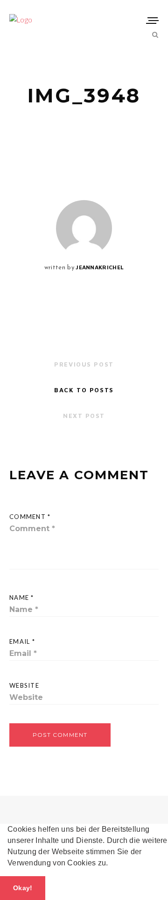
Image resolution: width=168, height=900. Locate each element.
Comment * (30, 516)
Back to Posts (83, 390)
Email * (22, 641)
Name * (21, 597)
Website (24, 685)
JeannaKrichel (100, 267)
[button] (111, 864)
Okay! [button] (23, 888)
